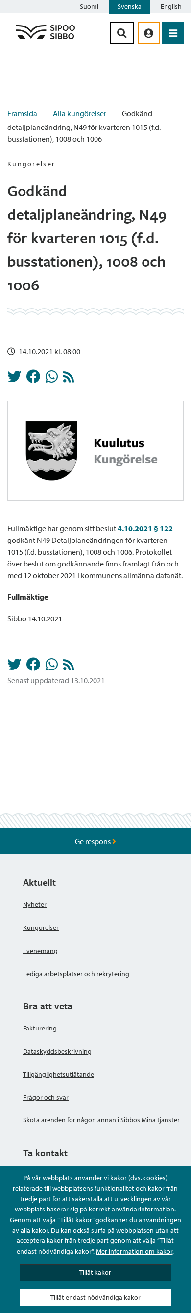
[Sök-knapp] (122, 33)
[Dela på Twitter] (14, 379)
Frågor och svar (46, 1097)
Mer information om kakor (134, 1251)
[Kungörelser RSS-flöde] (68, 379)
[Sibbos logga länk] (45, 39)
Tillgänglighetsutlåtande (58, 1074)
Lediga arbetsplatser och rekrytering (76, 973)
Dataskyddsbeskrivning (57, 1051)
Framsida (22, 113)
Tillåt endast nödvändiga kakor (95, 1297)
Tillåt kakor (95, 1272)
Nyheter (35, 904)
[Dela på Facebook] (33, 379)
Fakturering (40, 1028)
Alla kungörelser (79, 113)
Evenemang (40, 950)
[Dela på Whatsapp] (52, 379)
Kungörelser (41, 927)
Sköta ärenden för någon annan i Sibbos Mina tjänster (101, 1119)
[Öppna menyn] (173, 33)
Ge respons (93, 841)
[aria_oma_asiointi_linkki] (149, 33)
